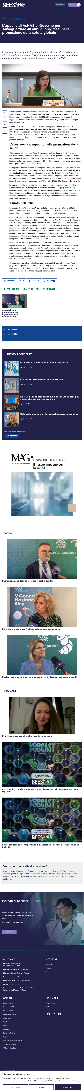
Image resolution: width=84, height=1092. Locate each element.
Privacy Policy (50, 1003)
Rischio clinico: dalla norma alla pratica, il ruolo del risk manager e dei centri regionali (40, 790)
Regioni (5, 1037)
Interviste (49, 964)
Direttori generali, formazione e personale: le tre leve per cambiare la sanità (39, 677)
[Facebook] (48, 1014)
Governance (18, 18)
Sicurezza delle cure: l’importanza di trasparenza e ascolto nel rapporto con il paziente (40, 846)
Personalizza (15, 1087)
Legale (5, 1022)
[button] (4, 112)
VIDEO (8, 533)
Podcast (48, 968)
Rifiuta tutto (41, 1087)
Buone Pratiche (8, 1003)
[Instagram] (54, 1014)
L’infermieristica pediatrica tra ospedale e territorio (27, 736)
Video (47, 972)
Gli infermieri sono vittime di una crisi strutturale (44, 362)
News (5, 1025)
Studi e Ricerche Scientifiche (12, 1040)
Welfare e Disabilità (9, 1048)
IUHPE (68, 243)
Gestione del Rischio (9, 1014)
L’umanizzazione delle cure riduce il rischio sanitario (28, 581)
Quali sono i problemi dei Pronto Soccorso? (42, 380)
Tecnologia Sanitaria (9, 1044)
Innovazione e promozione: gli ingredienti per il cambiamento (10, 313)
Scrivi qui (36, 874)
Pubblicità (49, 1007)
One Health (6, 1029)
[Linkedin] (59, 1014)
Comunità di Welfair (9, 1007)
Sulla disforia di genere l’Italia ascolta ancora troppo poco (49, 414)
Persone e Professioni (10, 1033)
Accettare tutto (68, 1087)
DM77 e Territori (8, 1010)
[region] (42, 1081)
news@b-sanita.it (14, 984)
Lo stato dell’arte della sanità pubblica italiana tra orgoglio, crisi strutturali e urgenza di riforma (49, 398)
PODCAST (10, 690)
